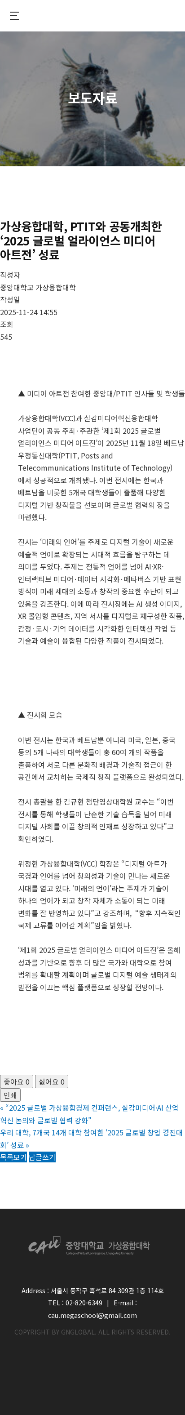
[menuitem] (14, 15)
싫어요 (52, 1081)
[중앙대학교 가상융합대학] (92, 16)
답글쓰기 (42, 1157)
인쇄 (10, 1095)
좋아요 (17, 1081)
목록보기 (13, 1157)
